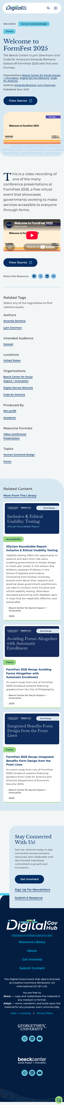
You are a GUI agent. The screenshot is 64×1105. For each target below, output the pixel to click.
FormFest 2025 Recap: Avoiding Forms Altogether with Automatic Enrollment (28, 673)
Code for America (14, 394)
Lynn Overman (46, 85)
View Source (18, 100)
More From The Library (20, 495)
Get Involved (29, 879)
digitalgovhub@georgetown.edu (32, 935)
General (8, 344)
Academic (9, 417)
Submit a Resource (29, 897)
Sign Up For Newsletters (32, 889)
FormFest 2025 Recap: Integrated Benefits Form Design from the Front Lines (30, 760)
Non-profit (9, 410)
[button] (55, 8)
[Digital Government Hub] (16, 8)
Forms (9, 31)
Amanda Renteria (25, 85)
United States (11, 360)
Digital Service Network (34, 78)
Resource (9, 24)
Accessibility (13, 539)
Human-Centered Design (34, 24)
